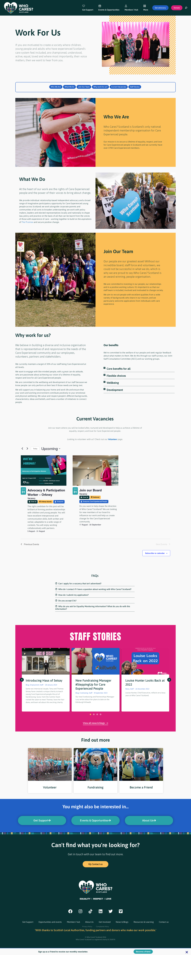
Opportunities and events (50, 922)
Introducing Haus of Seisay (44, 680)
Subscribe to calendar (155, 553)
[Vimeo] (120, 911)
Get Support (27, 922)
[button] (139, 369)
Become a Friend (141, 787)
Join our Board (90, 490)
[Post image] (46, 661)
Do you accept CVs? (67, 600)
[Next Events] (27, 448)
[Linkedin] (100, 911)
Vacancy (31, 498)
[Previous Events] (22, 448)
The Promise (27, 222)
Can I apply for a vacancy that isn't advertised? (79, 583)
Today (35, 448)
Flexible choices (116, 375)
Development (115, 389)
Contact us (164, 922)
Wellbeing (113, 382)
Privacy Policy (87, 926)
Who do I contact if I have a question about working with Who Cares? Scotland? (94, 589)
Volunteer (112, 439)
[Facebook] (70, 911)
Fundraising (95, 787)
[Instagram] (80, 911)
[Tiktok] (90, 911)
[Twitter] (110, 911)
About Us (89, 922)
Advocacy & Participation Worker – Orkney (46, 492)
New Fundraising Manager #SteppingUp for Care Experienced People (93, 684)
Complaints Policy (102, 926)
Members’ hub (73, 922)
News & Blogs (122, 922)
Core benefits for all (118, 368)
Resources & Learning (144, 922)
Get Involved (105, 922)
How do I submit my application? (73, 595)
